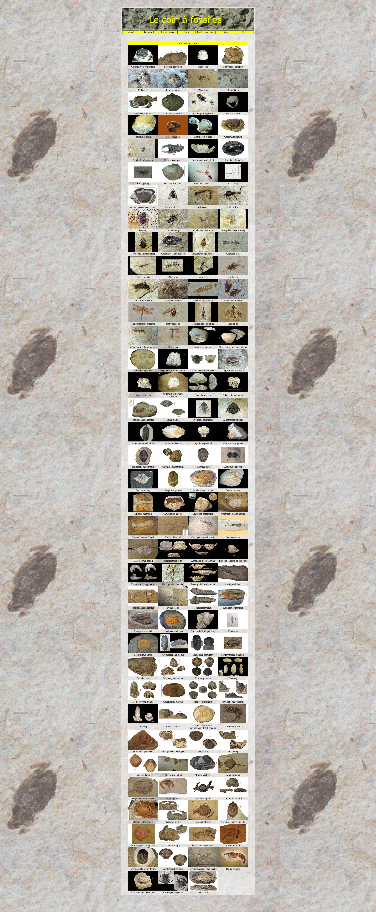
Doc (186, 32)
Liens (244, 32)
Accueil (131, 32)
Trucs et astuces (168, 32)
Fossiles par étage (205, 32)
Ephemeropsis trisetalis (203, 300)
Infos (225, 32)
